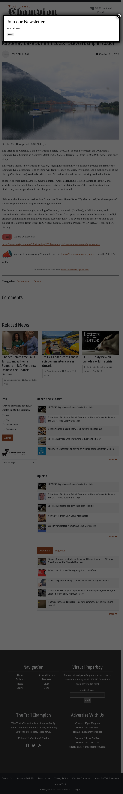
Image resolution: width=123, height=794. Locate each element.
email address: (13, 28)
